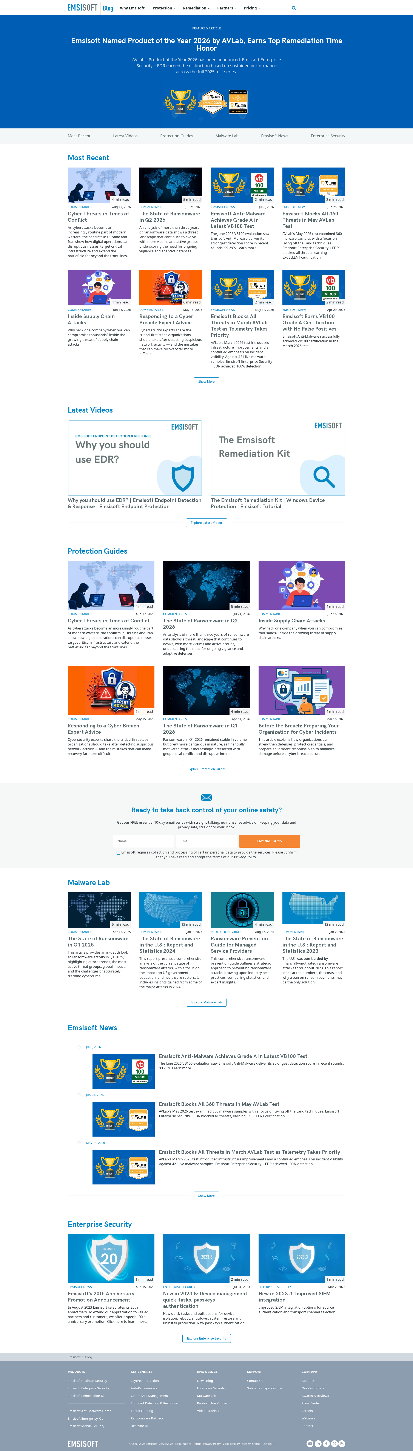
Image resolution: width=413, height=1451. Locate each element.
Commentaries (80, 207)
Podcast (307, 1426)
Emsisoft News (274, 135)
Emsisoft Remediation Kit (86, 1395)
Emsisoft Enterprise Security (88, 1388)
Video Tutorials (208, 1410)
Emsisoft (82, 7)
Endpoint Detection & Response (154, 1403)
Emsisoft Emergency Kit (85, 1418)
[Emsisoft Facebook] (326, 1443)
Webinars (309, 1418)
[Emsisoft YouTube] (310, 1443)
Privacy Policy (245, 857)
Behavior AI (139, 1426)
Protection (162, 8)
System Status (251, 1444)
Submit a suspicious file (264, 1388)
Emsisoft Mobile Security (86, 1426)
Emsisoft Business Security (87, 1380)
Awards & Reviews (315, 1395)
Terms (197, 1444)
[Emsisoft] (83, 1443)
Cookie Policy (231, 1444)
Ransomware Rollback (147, 1418)
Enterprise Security (328, 135)
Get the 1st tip (269, 841)
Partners (225, 8)
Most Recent (79, 135)
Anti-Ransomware (144, 1388)
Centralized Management (149, 1395)
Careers (307, 1410)
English (267, 1444)
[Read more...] (123, 1071)
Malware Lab (227, 135)
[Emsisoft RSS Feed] (341, 1443)
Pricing (250, 8)
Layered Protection (145, 1380)
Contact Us (255, 1380)
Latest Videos (125, 135)
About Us (308, 1380)
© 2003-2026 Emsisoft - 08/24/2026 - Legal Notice (160, 1444)
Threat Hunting (142, 1410)
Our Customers (313, 1388)
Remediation (194, 8)
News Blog (205, 1380)
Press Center (311, 1403)
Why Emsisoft (132, 8)
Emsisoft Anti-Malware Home (89, 1411)
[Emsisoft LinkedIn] (318, 1443)
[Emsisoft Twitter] (334, 1443)
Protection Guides (176, 135)
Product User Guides (212, 1403)
